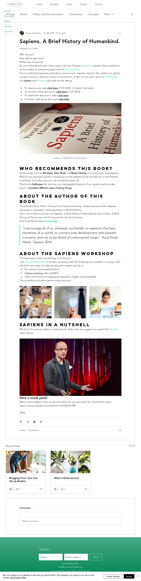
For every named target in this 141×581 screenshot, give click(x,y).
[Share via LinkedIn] (34, 421)
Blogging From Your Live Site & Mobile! (23, 479)
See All (132, 445)
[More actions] (119, 33)
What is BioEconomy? (66, 478)
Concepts (93, 14)
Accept (129, 576)
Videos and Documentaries (48, 14)
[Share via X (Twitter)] (27, 421)
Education (9, 16)
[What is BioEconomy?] (70, 462)
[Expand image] (36, 302)
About (7, 21)
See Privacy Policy (18, 577)
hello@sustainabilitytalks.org (70, 567)
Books (22, 412)
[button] (131, 14)
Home (7, 11)
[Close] (137, 576)
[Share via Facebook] (21, 421)
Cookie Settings (113, 576)
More (107, 14)
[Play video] (70, 367)
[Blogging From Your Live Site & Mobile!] (26, 462)
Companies (75, 14)
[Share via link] (41, 421)
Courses (8, 31)
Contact (8, 26)
